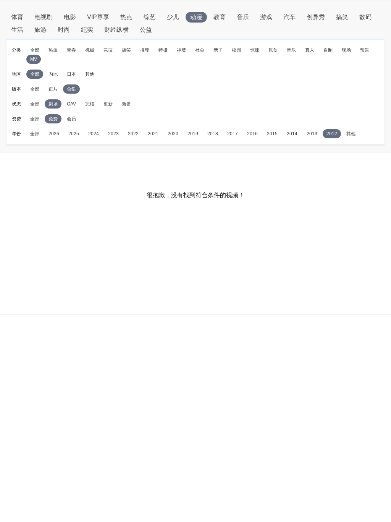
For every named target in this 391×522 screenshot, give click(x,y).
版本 (16, 89)
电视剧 (43, 17)
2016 (252, 133)
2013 (312, 133)
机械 (89, 50)
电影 (70, 17)
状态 (16, 104)
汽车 (289, 17)
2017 (232, 133)
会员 (71, 119)
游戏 (266, 17)
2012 (331, 133)
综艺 (150, 17)
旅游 (40, 29)
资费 (16, 119)
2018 (212, 133)
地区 (16, 74)
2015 (272, 133)
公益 (146, 29)
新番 (126, 104)
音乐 (243, 17)
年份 (16, 133)
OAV (71, 104)
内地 (53, 74)
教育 (219, 17)
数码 (365, 17)
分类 (16, 50)
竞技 (108, 50)
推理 (144, 50)
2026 (53, 133)
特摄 (163, 50)
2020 (173, 133)
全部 (34, 50)
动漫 (196, 17)
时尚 (64, 29)
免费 (53, 119)
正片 (53, 89)
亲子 (218, 50)
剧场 (53, 104)
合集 (71, 89)
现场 (346, 50)
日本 (71, 74)
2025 (73, 133)
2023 (113, 133)
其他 (89, 74)
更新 (108, 104)
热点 (126, 17)
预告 (364, 50)
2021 (153, 133)
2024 (93, 133)
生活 (17, 29)
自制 (328, 50)
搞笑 (342, 17)
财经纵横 (116, 29)
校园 (236, 50)
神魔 (181, 50)
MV (33, 59)
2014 (292, 133)
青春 (71, 50)
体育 (17, 17)
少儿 (173, 17)
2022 (133, 133)
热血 (53, 50)
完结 (89, 104)
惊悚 (254, 50)
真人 (309, 50)
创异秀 (316, 17)
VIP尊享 (98, 17)
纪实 (87, 29)
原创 (273, 50)
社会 (199, 50)
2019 (192, 133)
